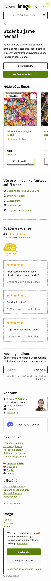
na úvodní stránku (23, 74)
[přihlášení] (35, 6)
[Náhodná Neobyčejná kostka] (20, 130)
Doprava (8, 446)
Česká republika (15, 463)
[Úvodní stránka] (4, 24)
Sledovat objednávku (14, 456)
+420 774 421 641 (17, 398)
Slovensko (12, 466)
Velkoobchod (10, 496)
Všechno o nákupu (13, 443)
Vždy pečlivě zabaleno (19, 210)
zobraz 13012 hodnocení (16, 237)
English (10, 470)
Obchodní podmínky (14, 486)
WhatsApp (12, 412)
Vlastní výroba (14, 205)
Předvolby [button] (22, 543)
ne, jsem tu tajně (24, 560)
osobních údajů (40, 379)
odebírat (38, 369)
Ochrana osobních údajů (16, 489)
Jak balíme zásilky (13, 449)
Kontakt (7, 519)
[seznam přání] (33, 96)
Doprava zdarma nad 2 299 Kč (23, 190)
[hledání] (44, 15)
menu (12, 6)
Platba (18, 446)
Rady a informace (12, 493)
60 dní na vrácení (16, 195)
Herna (6, 526)
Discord (11, 409)
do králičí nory (25, 65)
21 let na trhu (14, 200)
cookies (32, 533)
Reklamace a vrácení (14, 453)
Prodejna (8, 523)
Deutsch (11, 473)
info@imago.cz (15, 405)
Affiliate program (12, 503)
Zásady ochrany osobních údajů (24, 569)
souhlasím (23, 551)
